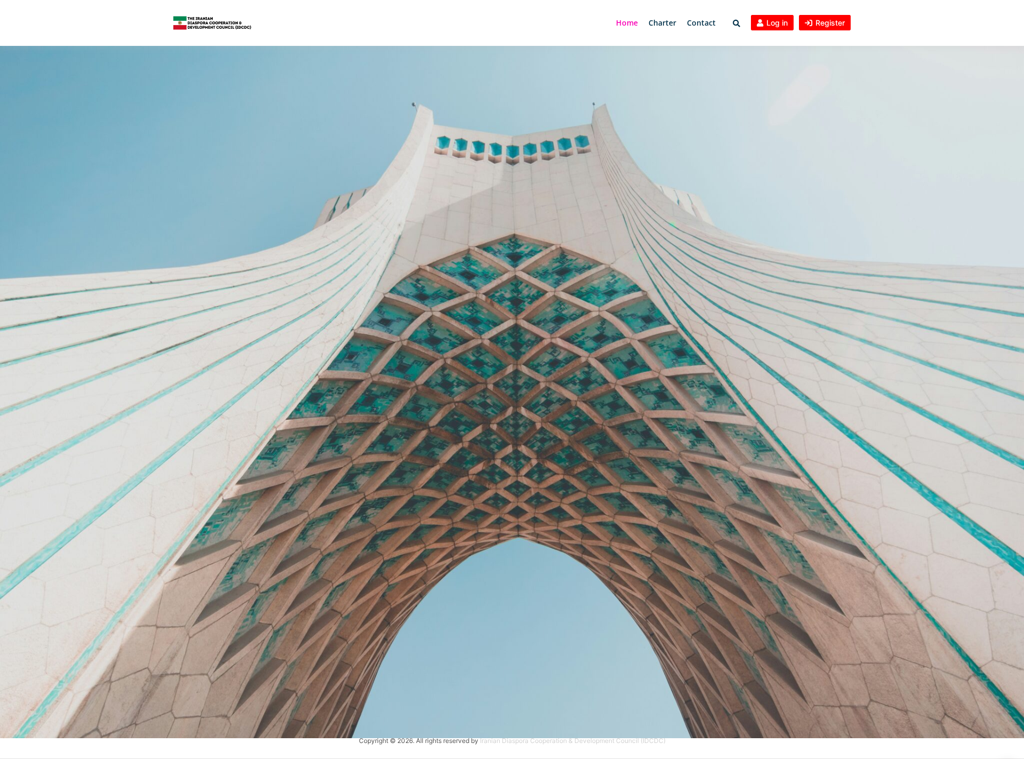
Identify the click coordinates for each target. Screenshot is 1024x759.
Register (830, 22)
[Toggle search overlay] (736, 23)
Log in (777, 22)
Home (627, 23)
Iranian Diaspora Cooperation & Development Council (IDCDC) (573, 741)
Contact (701, 23)
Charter (662, 23)
